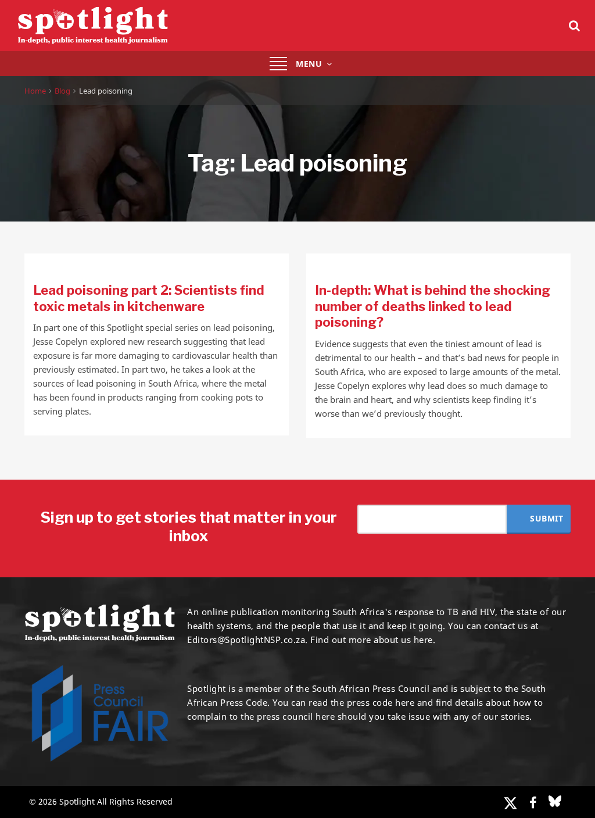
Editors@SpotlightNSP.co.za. (247, 639)
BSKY (555, 801)
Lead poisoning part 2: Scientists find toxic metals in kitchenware (148, 298)
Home (35, 90)
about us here (403, 639)
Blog (62, 90)
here (404, 702)
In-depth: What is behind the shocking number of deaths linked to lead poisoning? (432, 306)
